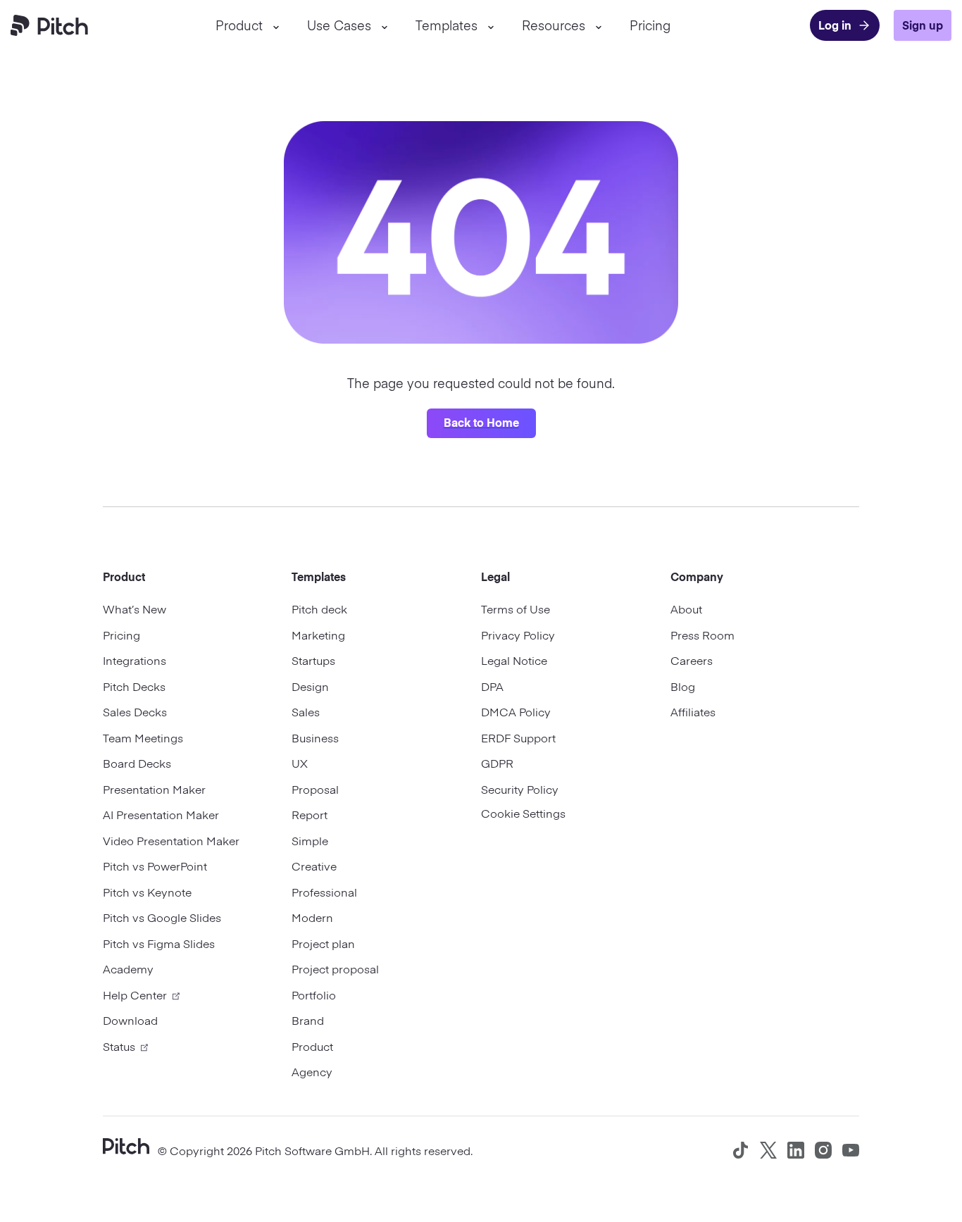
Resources (553, 25)
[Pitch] (126, 1144)
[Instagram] (823, 1150)
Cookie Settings (523, 812)
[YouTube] (850, 1150)
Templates (446, 25)
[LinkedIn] (795, 1150)
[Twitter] (768, 1150)
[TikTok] (740, 1150)
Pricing (650, 25)
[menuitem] (247, 25)
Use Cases (339, 25)
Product (239, 25)
